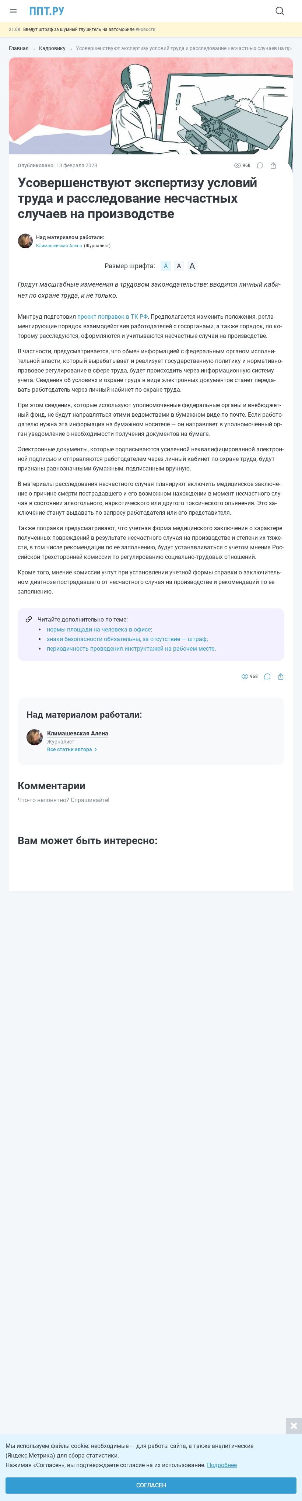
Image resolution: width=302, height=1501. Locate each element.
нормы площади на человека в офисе (99, 629)
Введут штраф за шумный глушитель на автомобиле (79, 29)
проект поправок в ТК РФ (112, 316)
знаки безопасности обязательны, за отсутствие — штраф (127, 639)
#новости (145, 29)
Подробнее (222, 1465)
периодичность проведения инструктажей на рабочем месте (130, 648)
